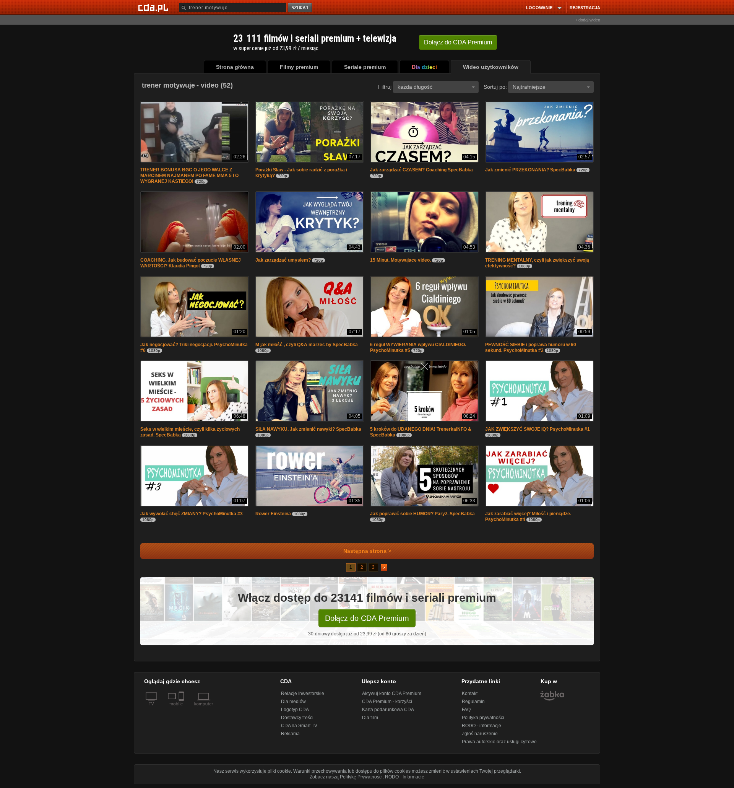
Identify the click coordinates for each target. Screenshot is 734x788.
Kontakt (469, 693)
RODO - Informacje (404, 777)
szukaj (300, 8)
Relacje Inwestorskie (302, 693)
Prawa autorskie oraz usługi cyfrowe (499, 741)
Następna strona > (367, 551)
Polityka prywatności (483, 717)
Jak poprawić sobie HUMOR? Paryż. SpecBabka (422, 513)
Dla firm (370, 717)
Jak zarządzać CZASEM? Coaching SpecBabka (421, 170)
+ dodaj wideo (587, 20)
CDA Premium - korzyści (387, 701)
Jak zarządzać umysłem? (283, 260)
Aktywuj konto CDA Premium (391, 693)
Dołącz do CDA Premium (367, 618)
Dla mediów (293, 701)
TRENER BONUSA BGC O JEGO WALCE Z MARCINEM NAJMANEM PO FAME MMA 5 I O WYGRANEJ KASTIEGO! (189, 175)
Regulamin (473, 701)
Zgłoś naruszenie (480, 733)
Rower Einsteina (273, 513)
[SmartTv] (182, 708)
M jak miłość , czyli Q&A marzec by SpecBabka (306, 344)
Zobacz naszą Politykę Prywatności (346, 777)
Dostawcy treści (297, 717)
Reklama (290, 733)
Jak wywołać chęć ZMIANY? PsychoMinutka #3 (191, 513)
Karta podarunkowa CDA (388, 709)
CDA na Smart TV (299, 725)
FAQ (466, 709)
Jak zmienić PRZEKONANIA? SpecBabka (530, 170)
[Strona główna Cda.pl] (154, 7)
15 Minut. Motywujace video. (400, 260)
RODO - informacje (481, 725)
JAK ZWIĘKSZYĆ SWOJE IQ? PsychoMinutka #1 (537, 429)
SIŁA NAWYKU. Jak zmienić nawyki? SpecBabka (308, 429)
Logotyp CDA (295, 709)
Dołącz (458, 42)
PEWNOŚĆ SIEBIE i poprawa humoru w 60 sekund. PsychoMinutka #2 (530, 347)
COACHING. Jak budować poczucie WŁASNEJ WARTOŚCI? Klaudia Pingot (190, 263)
